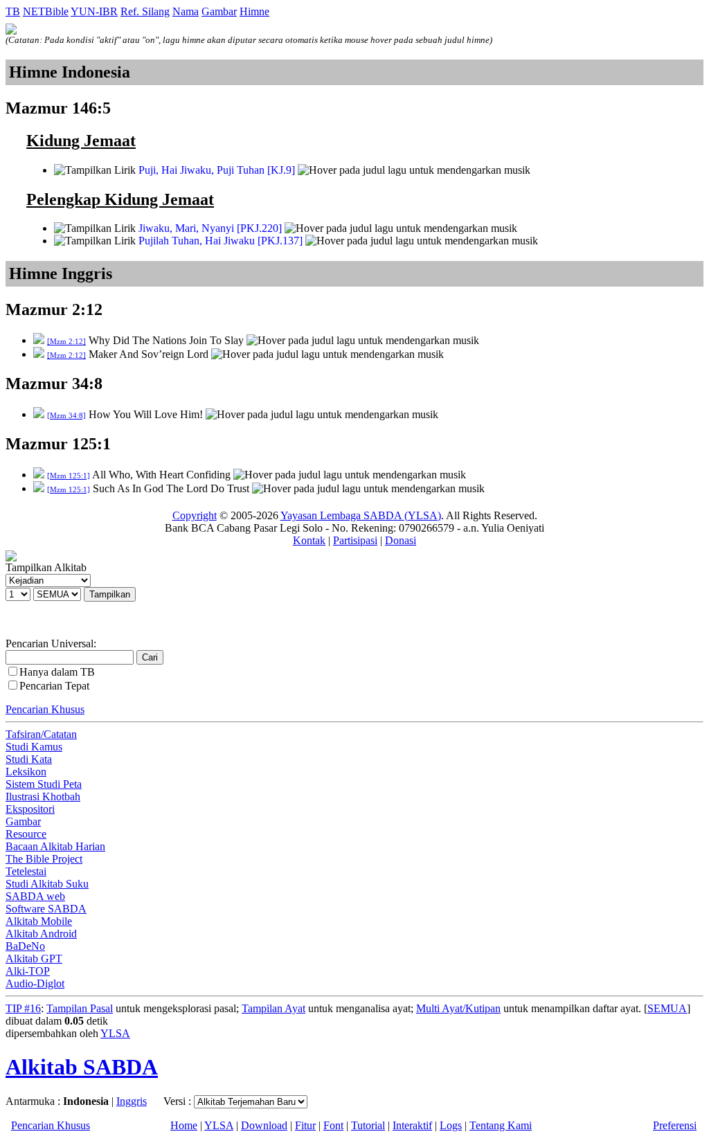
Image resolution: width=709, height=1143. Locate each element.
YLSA (115, 1033)
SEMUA (667, 1008)
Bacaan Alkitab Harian (55, 846)
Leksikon (26, 771)
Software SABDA (46, 909)
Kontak (309, 540)
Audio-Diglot (35, 983)
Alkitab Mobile (39, 921)
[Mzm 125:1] (68, 475)
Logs (451, 1125)
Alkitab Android (41, 933)
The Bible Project (44, 859)
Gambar (219, 11)
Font (333, 1125)
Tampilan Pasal (79, 1008)
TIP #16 (23, 1008)
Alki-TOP (28, 971)
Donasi (400, 540)
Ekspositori (30, 809)
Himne (254, 11)
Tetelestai (26, 871)
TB (13, 11)
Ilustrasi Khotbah (43, 796)
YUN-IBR (94, 11)
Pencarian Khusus (45, 709)
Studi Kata (29, 759)
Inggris (131, 1101)
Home (183, 1125)
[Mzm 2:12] (66, 341)
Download (264, 1125)
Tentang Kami (500, 1125)
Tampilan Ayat (273, 1008)
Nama (185, 11)
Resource (26, 834)
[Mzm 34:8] (66, 415)
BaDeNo (25, 946)
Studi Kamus (34, 747)
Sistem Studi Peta (44, 784)
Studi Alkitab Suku (47, 884)
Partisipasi (355, 540)
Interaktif (412, 1125)
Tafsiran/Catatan (41, 734)
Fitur (305, 1125)
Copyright (194, 515)
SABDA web (35, 896)
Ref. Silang (145, 11)
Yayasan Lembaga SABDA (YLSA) (360, 515)
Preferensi (675, 1125)
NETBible (46, 11)
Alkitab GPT (34, 958)
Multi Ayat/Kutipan (458, 1008)
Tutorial (368, 1125)
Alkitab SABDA (82, 1066)
